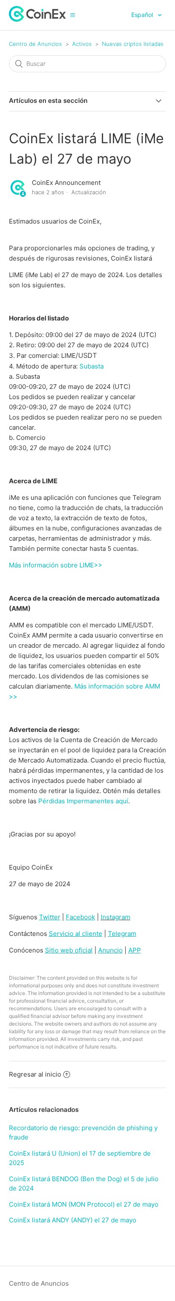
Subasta (91, 366)
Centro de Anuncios (35, 43)
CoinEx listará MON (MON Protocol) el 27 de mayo (83, 1204)
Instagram (115, 917)
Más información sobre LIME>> (55, 565)
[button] (72, 15)
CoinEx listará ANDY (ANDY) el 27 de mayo (72, 1220)
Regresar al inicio (35, 1074)
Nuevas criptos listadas (133, 43)
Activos (82, 43)
